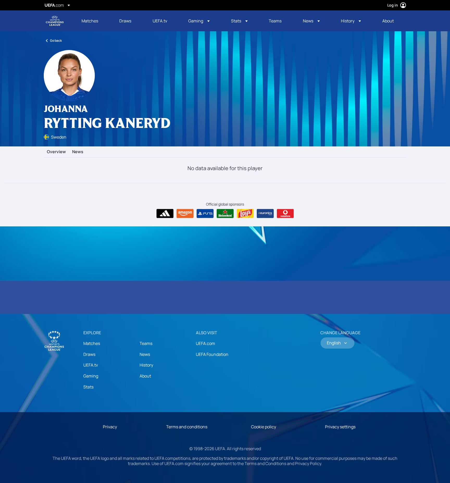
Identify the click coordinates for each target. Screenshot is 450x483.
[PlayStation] (205, 213)
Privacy (110, 427)
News (77, 152)
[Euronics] (265, 213)
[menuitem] (94, 21)
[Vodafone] (285, 213)
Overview (56, 152)
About (145, 376)
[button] (199, 21)
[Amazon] (185, 213)
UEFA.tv (90, 365)
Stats (88, 387)
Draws (89, 354)
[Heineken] (225, 213)
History (146, 365)
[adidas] (165, 213)
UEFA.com (205, 343)
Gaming (90, 376)
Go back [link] (56, 40)
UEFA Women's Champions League (55, 21)
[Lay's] (245, 213)
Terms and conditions (186, 427)
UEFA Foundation (212, 354)
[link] (90, 21)
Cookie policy (263, 427)
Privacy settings (340, 427)
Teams (146, 343)
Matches (91, 343)
